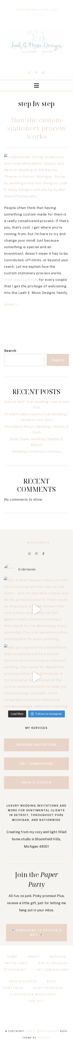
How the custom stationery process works (36, 128)
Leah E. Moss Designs (42, 1031)
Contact (36, 1001)
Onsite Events (23, 981)
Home (12, 956)
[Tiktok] (43, 73)
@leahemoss (38, 542)
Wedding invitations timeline (36, 451)
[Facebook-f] (43, 554)
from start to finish (20, 280)
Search (10, 351)
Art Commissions (52, 969)
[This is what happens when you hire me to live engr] (36, 609)
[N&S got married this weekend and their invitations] (36, 676)
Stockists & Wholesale (33, 994)
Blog (51, 981)
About (34, 956)
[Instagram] (29, 73)
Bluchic (44, 1037)
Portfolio (13, 987)
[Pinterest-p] (36, 73)
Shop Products (48, 987)
